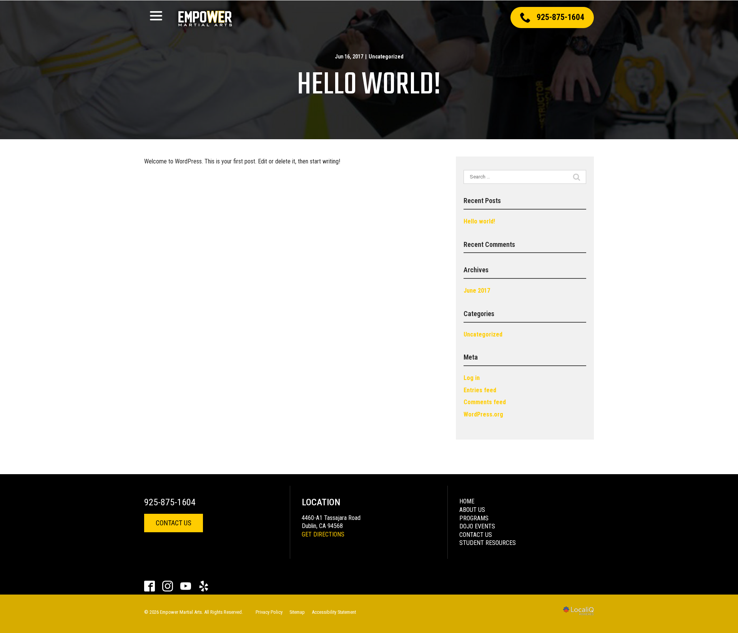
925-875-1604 (170, 502)
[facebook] (149, 586)
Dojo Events (477, 526)
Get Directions (323, 534)
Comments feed (485, 402)
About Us (472, 509)
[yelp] (204, 586)
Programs (474, 518)
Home (466, 501)
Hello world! (369, 85)
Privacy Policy (269, 612)
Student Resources (487, 542)
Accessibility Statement (334, 612)
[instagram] (168, 586)
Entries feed (480, 390)
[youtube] (186, 586)
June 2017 (477, 290)
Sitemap (297, 612)
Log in (472, 377)
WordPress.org (483, 414)
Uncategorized (386, 56)
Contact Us (173, 523)
